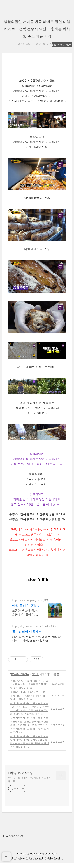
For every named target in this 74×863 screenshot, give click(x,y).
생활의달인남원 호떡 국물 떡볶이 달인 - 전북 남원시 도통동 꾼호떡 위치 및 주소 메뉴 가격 (29, 684)
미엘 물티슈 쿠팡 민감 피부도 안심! (24, 606)
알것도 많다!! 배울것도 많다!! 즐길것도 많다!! (29, 779)
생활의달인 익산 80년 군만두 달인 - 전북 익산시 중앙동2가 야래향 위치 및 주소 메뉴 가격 (29, 695)
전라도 (35, 674)
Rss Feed (16, 858)
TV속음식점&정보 (20, 674)
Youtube (49, 858)
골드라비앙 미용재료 (27, 632)
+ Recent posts (13, 836)
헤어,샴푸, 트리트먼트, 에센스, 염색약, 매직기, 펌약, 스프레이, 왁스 (36, 638)
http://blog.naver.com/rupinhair (30, 626)
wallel (54, 853)
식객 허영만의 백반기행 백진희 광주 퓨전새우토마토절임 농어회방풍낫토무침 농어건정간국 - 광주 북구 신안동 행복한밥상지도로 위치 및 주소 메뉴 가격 (29, 725)
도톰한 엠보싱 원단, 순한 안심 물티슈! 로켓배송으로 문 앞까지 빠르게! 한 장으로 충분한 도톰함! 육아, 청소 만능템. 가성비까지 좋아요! (26, 612)
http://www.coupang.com (27, 600)
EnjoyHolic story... (21, 773)
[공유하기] (19, 659)
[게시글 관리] (24, 659)
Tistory (33, 853)
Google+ (58, 858)
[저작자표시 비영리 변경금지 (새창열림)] (48, 659)
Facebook (38, 858)
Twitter (29, 858)
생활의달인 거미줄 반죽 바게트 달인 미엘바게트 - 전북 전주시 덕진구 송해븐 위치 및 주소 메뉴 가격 (37, 28)
